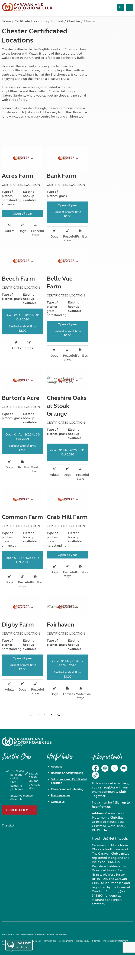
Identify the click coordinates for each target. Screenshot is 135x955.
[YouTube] (123, 768)
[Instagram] (104, 768)
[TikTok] (95, 775)
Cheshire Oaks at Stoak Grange (66, 405)
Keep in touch (107, 758)
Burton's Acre (20, 398)
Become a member (20, 810)
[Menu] (129, 7)
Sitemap (96, 941)
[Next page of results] (52, 715)
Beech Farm (18, 278)
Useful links (59, 758)
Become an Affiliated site (67, 772)
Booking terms (66, 941)
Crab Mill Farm (67, 517)
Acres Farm (17, 175)
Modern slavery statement (115, 941)
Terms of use (50, 941)
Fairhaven (60, 624)
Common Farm (22, 517)
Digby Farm (18, 624)
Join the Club (16, 758)
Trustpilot (8, 825)
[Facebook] (95, 768)
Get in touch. (118, 838)
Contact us (58, 801)
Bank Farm (61, 175)
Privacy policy (82, 941)
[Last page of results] (59, 715)
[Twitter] (114, 768)
